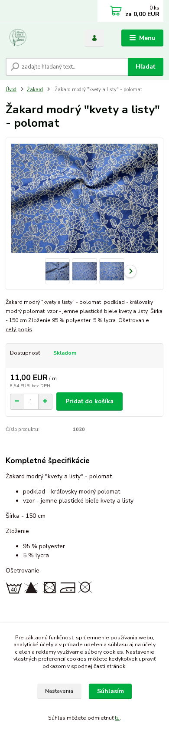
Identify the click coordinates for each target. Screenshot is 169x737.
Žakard (35, 89)
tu (117, 717)
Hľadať (145, 67)
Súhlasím (110, 691)
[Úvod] (39, 38)
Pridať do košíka (89, 401)
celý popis (19, 329)
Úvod (11, 89)
